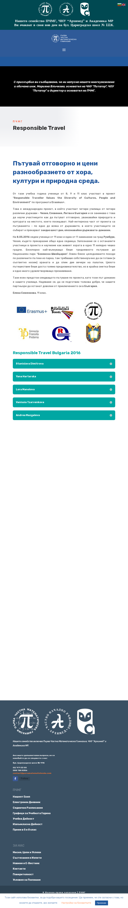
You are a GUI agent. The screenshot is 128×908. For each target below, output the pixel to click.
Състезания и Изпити (27, 857)
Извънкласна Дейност (27, 824)
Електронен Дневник (26, 802)
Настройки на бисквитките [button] (76, 902)
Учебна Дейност (23, 818)
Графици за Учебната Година (32, 813)
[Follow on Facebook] (15, 778)
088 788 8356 (20, 770)
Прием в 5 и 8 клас (25, 829)
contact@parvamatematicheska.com (32, 773)
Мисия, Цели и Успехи (27, 852)
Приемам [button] (101, 903)
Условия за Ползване (27, 879)
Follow (24, 778)
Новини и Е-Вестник (26, 863)
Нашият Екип (21, 796)
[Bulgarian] (120, 4)
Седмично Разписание (28, 807)
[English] (124, 4)
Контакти (19, 868)
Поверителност (23, 874)
